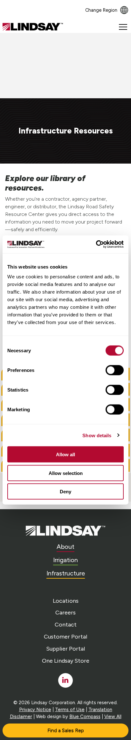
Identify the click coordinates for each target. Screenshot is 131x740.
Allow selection (66, 473)
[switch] (115, 370)
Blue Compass (84, 716)
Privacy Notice (35, 709)
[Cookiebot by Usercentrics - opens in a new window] (96, 244)
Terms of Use (70, 709)
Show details (96, 435)
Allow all (65, 454)
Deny (65, 491)
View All (112, 716)
